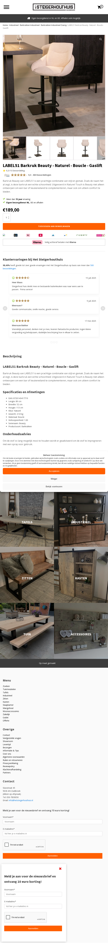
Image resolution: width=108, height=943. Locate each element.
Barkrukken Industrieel (30, 25)
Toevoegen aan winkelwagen (54, 226)
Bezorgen (7, 747)
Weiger (54, 479)
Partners (7, 772)
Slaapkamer (8, 705)
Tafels (5, 692)
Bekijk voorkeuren (54, 486)
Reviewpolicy (8, 766)
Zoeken (6, 686)
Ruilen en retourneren (12, 760)
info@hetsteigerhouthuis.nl (21, 800)
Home (5, 25)
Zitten (5, 698)
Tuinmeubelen (9, 689)
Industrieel (14, 25)
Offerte (6, 720)
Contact (6, 735)
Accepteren (54, 471)
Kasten (6, 701)
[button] (100, 39)
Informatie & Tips (11, 750)
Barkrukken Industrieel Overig (53, 25)
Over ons (7, 753)
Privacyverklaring (10, 763)
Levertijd (7, 744)
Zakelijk (6, 714)
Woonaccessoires (11, 711)
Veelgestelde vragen (12, 738)
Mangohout (8, 708)
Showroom (8, 741)
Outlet (5, 717)
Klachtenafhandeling (12, 769)
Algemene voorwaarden (14, 757)
